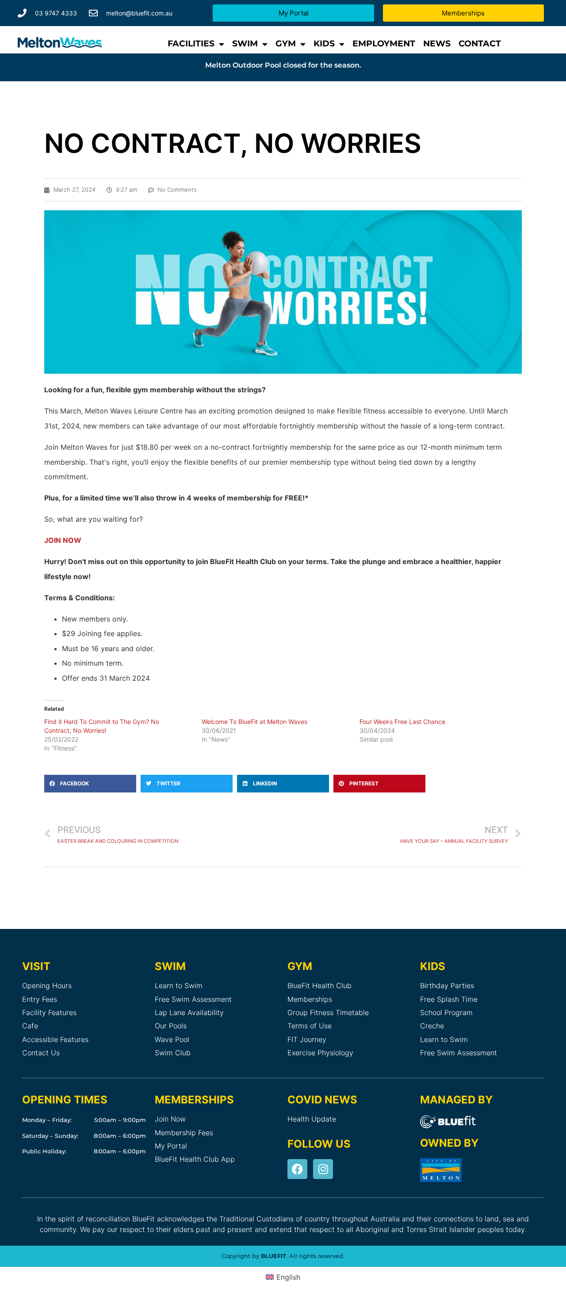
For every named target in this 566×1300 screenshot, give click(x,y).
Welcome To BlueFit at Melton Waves (254, 721)
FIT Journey (306, 1039)
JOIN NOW (62, 540)
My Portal (171, 1145)
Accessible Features (55, 1039)
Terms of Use (309, 1025)
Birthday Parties (447, 985)
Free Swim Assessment (193, 999)
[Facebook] (297, 1169)
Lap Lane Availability (189, 1012)
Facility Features (49, 1012)
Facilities (191, 43)
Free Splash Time (449, 999)
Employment (383, 43)
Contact (480, 43)
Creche (432, 1025)
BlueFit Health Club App (195, 1159)
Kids (324, 43)
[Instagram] (323, 1169)
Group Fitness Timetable (328, 1012)
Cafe (30, 1025)
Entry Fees (39, 999)
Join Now (170, 1118)
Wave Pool (172, 1039)
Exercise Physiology (320, 1052)
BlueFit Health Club (319, 985)
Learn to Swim (179, 985)
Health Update (311, 1118)
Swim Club (173, 1052)
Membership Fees (184, 1132)
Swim (245, 43)
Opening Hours (47, 985)
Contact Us (41, 1052)
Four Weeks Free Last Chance (402, 721)
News (437, 43)
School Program (446, 1012)
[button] (90, 783)
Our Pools (171, 1025)
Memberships (309, 999)
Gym (285, 43)
